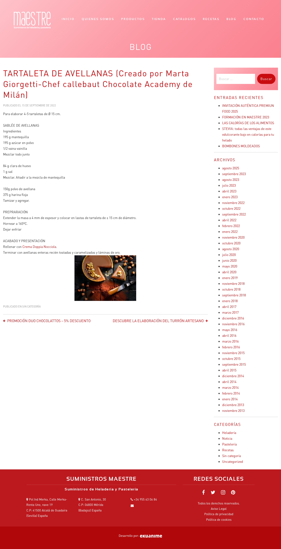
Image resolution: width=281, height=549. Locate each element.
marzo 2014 (230, 387)
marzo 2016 (230, 341)
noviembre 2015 (233, 353)
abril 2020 (229, 272)
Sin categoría (31, 306)
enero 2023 (230, 197)
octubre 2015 (231, 358)
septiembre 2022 (234, 214)
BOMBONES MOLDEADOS (241, 146)
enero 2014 (230, 399)
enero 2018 (230, 301)
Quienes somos (98, 19)
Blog (231, 19)
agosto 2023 (230, 179)
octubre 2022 (231, 208)
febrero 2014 (231, 393)
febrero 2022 (231, 226)
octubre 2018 (231, 289)
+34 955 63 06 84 (145, 499)
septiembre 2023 (234, 174)
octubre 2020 (231, 243)
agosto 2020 (230, 249)
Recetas (211, 19)
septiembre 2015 (234, 364)
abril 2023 (229, 191)
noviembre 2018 (233, 283)
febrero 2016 (231, 347)
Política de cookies (218, 519)
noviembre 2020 (233, 237)
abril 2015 (229, 370)
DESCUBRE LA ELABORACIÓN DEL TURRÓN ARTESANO (158, 320)
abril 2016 (229, 335)
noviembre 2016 (233, 324)
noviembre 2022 (233, 202)
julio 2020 (229, 254)
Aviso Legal (218, 509)
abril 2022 (229, 220)
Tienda (159, 19)
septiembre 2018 (234, 295)
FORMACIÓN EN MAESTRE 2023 (245, 117)
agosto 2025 (230, 168)
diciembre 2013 (233, 405)
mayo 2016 (229, 330)
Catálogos (184, 19)
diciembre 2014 (233, 376)
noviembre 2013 (233, 410)
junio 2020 (229, 260)
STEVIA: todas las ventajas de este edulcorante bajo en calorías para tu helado (248, 134)
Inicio (68, 19)
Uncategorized (232, 461)
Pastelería (229, 444)
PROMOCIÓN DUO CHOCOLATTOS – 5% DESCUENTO (49, 320)
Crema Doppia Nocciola (39, 246)
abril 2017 (229, 306)
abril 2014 (229, 381)
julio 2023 (229, 185)
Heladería (229, 432)
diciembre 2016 (233, 318)
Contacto (253, 19)
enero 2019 (230, 278)
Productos (133, 19)
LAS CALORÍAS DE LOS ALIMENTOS (248, 123)
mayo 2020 (229, 266)
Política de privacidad (218, 514)
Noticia (227, 438)
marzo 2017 (230, 312)
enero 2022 (230, 231)
